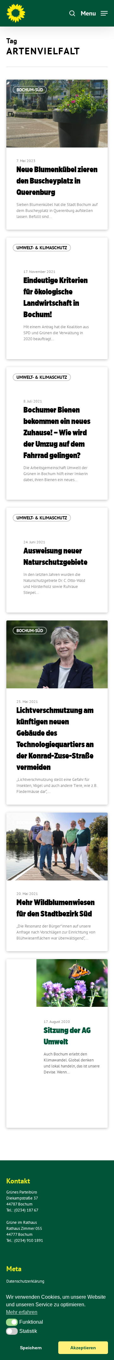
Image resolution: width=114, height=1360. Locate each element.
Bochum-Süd (29, 90)
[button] (12, 1322)
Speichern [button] (31, 1347)
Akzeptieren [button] (83, 1347)
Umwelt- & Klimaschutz (41, 248)
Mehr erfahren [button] (21, 1312)
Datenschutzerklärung (25, 1281)
